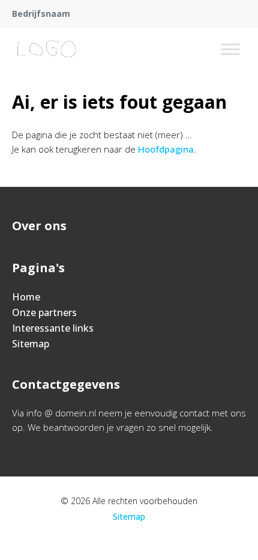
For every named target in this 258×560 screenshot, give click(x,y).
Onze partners (44, 312)
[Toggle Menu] (230, 49)
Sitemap (30, 343)
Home (26, 296)
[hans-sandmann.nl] (47, 49)
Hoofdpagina (166, 149)
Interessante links (53, 328)
